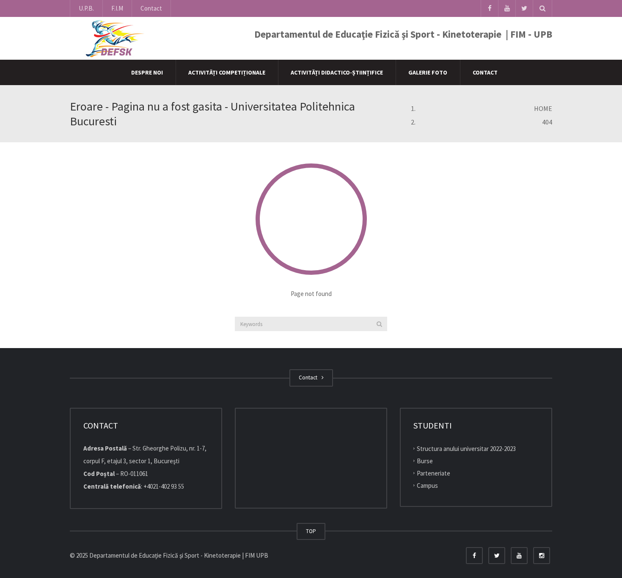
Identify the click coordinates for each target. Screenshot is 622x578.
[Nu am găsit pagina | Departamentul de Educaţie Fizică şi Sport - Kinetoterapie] (112, 38)
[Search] (379, 324)
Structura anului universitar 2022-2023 (466, 449)
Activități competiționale (226, 72)
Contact (151, 8)
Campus (427, 485)
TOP (311, 531)
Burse (425, 461)
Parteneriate (433, 473)
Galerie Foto (427, 72)
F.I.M (117, 8)
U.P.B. (86, 8)
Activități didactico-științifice (337, 72)
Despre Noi (147, 72)
